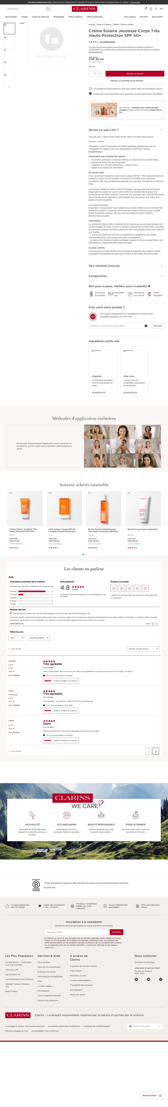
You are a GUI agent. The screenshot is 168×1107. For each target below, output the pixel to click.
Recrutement (76, 990)
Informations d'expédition (50, 977)
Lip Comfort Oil (12, 974)
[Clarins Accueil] (84, 9)
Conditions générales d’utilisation (64, 1026)
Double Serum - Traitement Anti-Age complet (18, 963)
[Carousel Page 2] (85, 554)
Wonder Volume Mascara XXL (17, 985)
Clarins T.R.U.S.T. (109, 316)
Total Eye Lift (11, 970)
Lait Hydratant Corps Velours (19, 979)
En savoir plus (95, 52)
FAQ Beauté (43, 991)
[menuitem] (145, 8)
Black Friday (11, 991)
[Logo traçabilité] (93, 316)
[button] (9, 28)
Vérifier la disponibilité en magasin (126, 81)
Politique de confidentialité (97, 1026)
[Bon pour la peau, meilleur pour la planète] (149, 286)
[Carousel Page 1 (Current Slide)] (82, 554)
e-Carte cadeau (45, 986)
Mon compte (44, 962)
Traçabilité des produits (81, 985)
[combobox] (145, 1026)
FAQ (40, 981)
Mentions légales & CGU (16, 1031)
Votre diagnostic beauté (49, 996)
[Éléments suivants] (9, 87)
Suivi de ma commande (49, 967)
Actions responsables (80, 980)
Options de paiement (48, 1000)
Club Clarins (76, 971)
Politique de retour (47, 972)
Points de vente (77, 995)
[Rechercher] (48, 9)
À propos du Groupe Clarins (83, 966)
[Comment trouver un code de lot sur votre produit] (146, 326)
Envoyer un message (145, 962)
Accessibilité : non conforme (45, 1031)
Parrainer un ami (78, 976)
